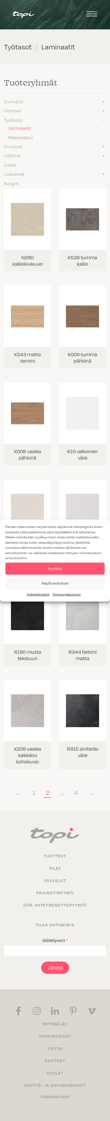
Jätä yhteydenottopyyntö (55, 905)
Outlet (55, 1073)
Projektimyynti (55, 892)
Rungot (11, 183)
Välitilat (12, 155)
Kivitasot (13, 146)
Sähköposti (55, 940)
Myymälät (55, 1023)
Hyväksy (55, 568)
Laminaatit (19, 128)
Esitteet (55, 1060)
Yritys (55, 1048)
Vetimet (12, 110)
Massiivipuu (20, 137)
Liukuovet (14, 174)
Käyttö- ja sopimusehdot (55, 1085)
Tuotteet (55, 855)
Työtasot (13, 120)
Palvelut (55, 880)
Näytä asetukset (55, 583)
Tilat (55, 868)
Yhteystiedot (55, 1036)
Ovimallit (13, 101)
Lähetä (55, 967)
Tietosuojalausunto (66, 594)
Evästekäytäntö (38, 594)
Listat (10, 165)
